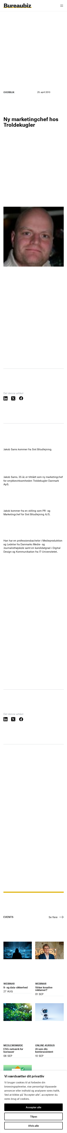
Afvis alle (33, 1125)
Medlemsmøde (13, 1045)
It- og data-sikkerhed (15, 987)
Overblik (8, 92)
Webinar (9, 983)
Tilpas (33, 1116)
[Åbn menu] (62, 6)
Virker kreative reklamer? (43, 989)
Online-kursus (45, 1045)
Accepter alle (33, 1107)
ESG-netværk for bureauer (13, 1050)
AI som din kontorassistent (44, 1050)
